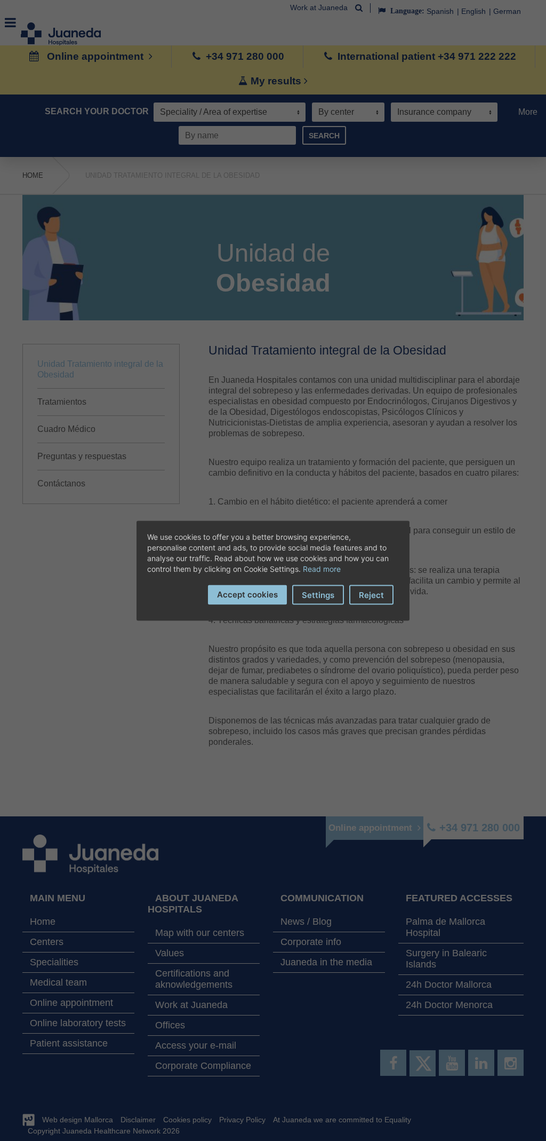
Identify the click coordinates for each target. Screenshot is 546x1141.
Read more (322, 568)
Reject (371, 594)
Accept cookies (247, 594)
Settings (318, 594)
